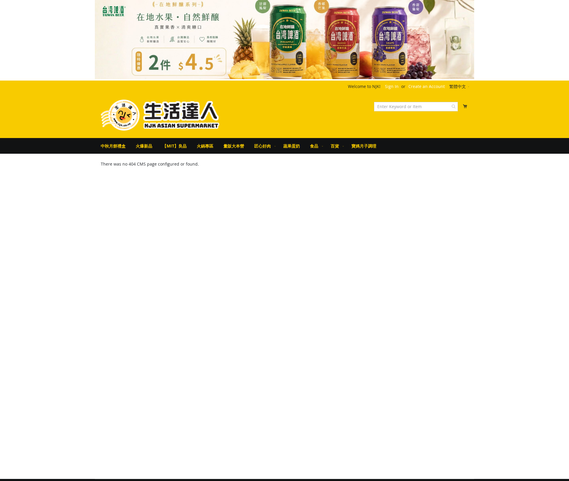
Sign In (392, 86)
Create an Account (426, 86)
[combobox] (416, 106)
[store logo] (160, 115)
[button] (459, 87)
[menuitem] (113, 146)
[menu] (284, 146)
